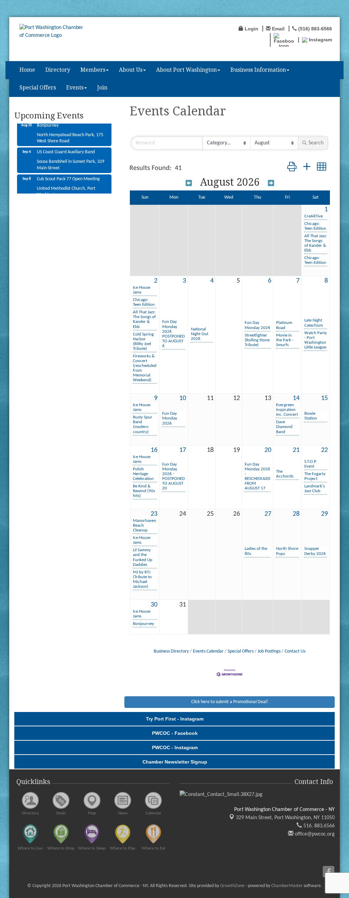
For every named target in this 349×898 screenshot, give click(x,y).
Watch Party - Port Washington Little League (315, 340)
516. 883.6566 (318, 826)
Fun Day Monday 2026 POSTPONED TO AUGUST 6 (173, 333)
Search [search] (315, 143)
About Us (130, 70)
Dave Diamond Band (284, 427)
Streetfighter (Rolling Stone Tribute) (257, 340)
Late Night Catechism (313, 322)
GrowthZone (232, 886)
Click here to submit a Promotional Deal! (229, 701)
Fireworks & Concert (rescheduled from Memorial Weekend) (144, 368)
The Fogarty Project (314, 476)
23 (154, 514)
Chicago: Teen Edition (315, 226)
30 (154, 604)
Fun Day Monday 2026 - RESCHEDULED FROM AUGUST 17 (257, 476)
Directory (57, 70)
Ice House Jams (141, 290)
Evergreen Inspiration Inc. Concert (287, 410)
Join (102, 87)
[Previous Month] (188, 183)
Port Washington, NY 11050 (285, 818)
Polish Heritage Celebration (143, 474)
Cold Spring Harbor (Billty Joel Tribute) (143, 341)
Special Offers (37, 87)
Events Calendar (208, 651)
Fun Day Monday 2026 (257, 325)
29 (324, 514)
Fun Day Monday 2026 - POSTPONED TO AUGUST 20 (173, 476)
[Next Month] (270, 183)
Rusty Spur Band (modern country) (142, 424)
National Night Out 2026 (199, 334)
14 (296, 398)
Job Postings (269, 651)
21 (296, 450)
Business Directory (171, 651)
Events (75, 87)
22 (324, 450)
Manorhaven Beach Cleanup (144, 525)
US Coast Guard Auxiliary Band (66, 145)
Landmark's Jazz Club (314, 488)
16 (154, 450)
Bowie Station (310, 416)
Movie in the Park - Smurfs (284, 340)
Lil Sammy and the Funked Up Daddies (142, 557)
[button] (292, 168)
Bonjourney (143, 624)
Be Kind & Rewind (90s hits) (144, 491)
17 (182, 450)
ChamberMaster (287, 886)
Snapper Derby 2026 (315, 551)
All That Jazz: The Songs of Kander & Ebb (315, 243)
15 (324, 398)
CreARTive (313, 216)
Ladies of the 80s (256, 551)
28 (296, 514)
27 (267, 514)
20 (267, 450)
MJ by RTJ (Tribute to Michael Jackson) (142, 579)
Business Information (258, 70)
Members (92, 70)
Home (27, 70)
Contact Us (295, 651)
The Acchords (284, 474)
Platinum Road (284, 325)
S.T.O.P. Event (310, 464)
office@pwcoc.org (314, 834)
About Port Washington (186, 70)
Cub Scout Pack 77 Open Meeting (68, 172)
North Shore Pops (287, 551)
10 (182, 398)
